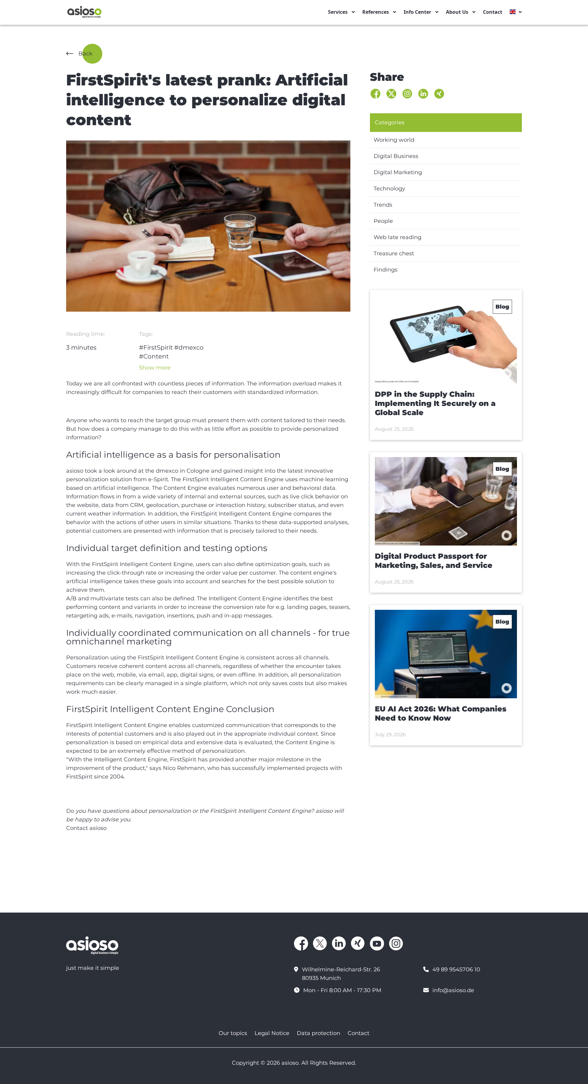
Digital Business (396, 156)
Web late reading (397, 237)
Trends (383, 204)
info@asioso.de (453, 990)
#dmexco (189, 347)
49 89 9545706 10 (456, 969)
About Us (457, 12)
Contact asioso (86, 828)
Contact (492, 12)
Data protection (318, 1033)
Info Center (417, 12)
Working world (394, 140)
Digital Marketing (398, 172)
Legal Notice (271, 1033)
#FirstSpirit (156, 347)
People (383, 221)
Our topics (233, 1033)
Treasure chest (394, 253)
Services (338, 12)
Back (85, 53)
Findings (386, 269)
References (375, 12)
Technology (389, 188)
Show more (155, 367)
